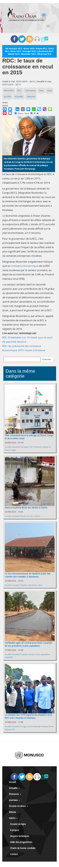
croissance (30, 90)
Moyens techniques (19, 836)
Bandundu (33, 585)
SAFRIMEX (9, 657)
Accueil (12, 782)
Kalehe (37, 516)
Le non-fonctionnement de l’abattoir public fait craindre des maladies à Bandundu (27, 575)
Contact (14, 854)
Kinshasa (24, 447)
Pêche (23, 516)
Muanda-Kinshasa (41, 726)
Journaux (13, 800)
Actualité (19, 96)
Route (31, 654)
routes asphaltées (42, 654)
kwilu (40, 585)
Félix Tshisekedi (35, 447)
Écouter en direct (17, 806)
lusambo (24, 654)
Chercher (46, 359)
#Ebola (12, 812)
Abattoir (24, 585)
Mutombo (9, 90)
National (31, 96)
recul (49, 90)
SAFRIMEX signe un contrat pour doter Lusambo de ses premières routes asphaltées (28, 644)
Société (7, 96)
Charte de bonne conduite (23, 848)
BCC (19, 90)
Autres (12, 818)
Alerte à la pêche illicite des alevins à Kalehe (26, 507)
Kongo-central (27, 726)
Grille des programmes (21, 842)
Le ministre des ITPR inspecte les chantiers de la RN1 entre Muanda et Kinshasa (28, 716)
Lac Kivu (30, 516)
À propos (14, 830)
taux (41, 90)
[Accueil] (26, 14)
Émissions (14, 794)
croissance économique (24, 266)
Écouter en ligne (18, 824)
